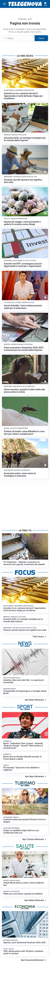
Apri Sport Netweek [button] (34, 776)
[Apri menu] (4, 4)
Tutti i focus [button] (38, 636)
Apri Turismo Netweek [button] (33, 839)
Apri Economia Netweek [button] (32, 960)
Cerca (41, 38)
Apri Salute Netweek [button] (34, 900)
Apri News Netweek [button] (34, 700)
